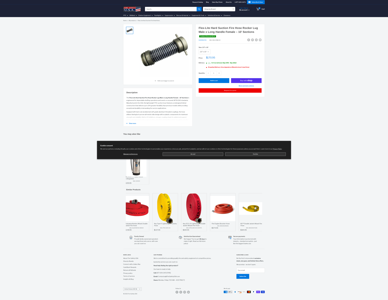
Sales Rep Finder (217, 2)
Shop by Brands (128, 261)
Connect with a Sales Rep (131, 264)
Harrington (202, 40)
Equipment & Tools (198, 15)
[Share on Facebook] (248, 39)
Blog (207, 2)
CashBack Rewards (129, 267)
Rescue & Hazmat (182, 15)
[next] (260, 212)
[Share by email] (260, 39)
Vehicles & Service (214, 15)
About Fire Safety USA (130, 258)
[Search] (199, 9)
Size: (203, 47)
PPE (124, 15)
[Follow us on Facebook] (177, 292)
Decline (255, 154)
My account (243, 10)
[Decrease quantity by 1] (208, 73)
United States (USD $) (130, 289)
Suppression (169, 15)
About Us (229, 2)
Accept (193, 154)
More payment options (246, 86)
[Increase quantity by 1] (219, 73)
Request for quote (230, 90)
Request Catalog (197, 2)
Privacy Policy (277, 149)
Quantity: (202, 73)
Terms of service (129, 276)
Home (125, 20)
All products (132, 20)
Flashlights (157, 15)
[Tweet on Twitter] (256, 39)
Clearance (227, 15)
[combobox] (171, 9)
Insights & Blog (128, 279)
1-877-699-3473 (240, 2)
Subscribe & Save (257, 2)
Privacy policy (127, 273)
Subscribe (242, 276)
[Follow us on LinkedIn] (188, 292)
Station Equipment (144, 15)
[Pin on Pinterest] (252, 39)
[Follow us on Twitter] (180, 292)
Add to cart (214, 80)
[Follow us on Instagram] (184, 292)
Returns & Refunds (129, 270)
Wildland (132, 15)
